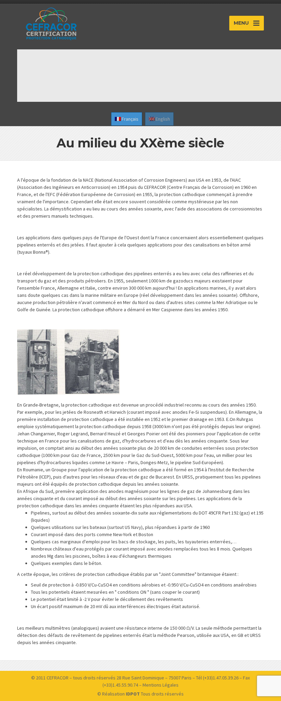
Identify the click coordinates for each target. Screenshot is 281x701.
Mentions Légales (161, 685)
